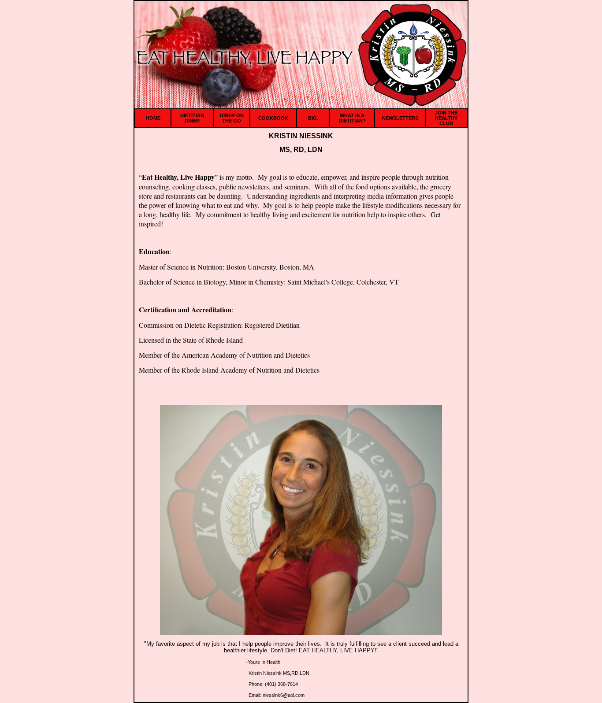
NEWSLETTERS (400, 118)
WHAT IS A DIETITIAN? (352, 118)
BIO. (313, 118)
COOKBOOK (273, 118)
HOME (153, 118)
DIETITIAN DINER (192, 118)
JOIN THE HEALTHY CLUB (446, 118)
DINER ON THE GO (232, 118)
